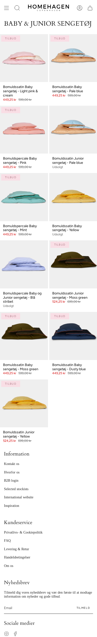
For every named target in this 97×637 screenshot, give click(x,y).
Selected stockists (16, 489)
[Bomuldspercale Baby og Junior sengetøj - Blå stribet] (24, 264)
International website (18, 497)
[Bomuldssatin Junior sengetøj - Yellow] (24, 403)
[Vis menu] (6, 8)
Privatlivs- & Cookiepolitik (23, 532)
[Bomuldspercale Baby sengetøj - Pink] (24, 130)
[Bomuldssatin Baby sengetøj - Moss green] (24, 336)
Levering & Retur (16, 549)
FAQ (7, 541)
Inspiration (11, 506)
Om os (8, 566)
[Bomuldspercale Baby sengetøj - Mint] (24, 197)
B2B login (11, 480)
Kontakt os (11, 464)
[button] (17, 8)
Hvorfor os (11, 472)
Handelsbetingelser (17, 557)
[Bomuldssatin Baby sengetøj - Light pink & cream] (24, 58)
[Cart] (90, 8)
